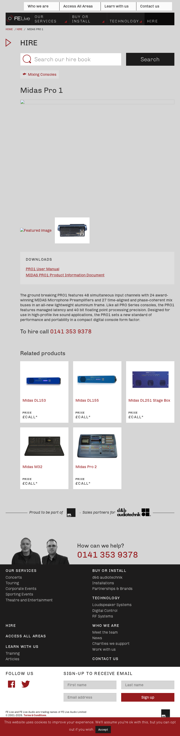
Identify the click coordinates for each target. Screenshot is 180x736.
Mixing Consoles (42, 74)
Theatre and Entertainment (29, 600)
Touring (12, 583)
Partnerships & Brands (112, 588)
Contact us (149, 6)
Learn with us (117, 6)
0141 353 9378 (71, 331)
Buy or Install (81, 18)
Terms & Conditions (35, 715)
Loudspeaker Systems (112, 605)
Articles (12, 659)
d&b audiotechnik (107, 577)
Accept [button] (103, 729)
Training (13, 653)
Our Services (46, 18)
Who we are (38, 6)
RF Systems (102, 616)
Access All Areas (78, 6)
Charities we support (111, 643)
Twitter (25, 684)
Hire (152, 21)
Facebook (11, 684)
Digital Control (104, 610)
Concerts (14, 577)
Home (9, 29)
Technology (124, 21)
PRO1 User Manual (42, 269)
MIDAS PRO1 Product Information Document (65, 275)
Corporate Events (21, 588)
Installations (103, 583)
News (97, 638)
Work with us (104, 649)
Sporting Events (19, 594)
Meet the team (105, 632)
